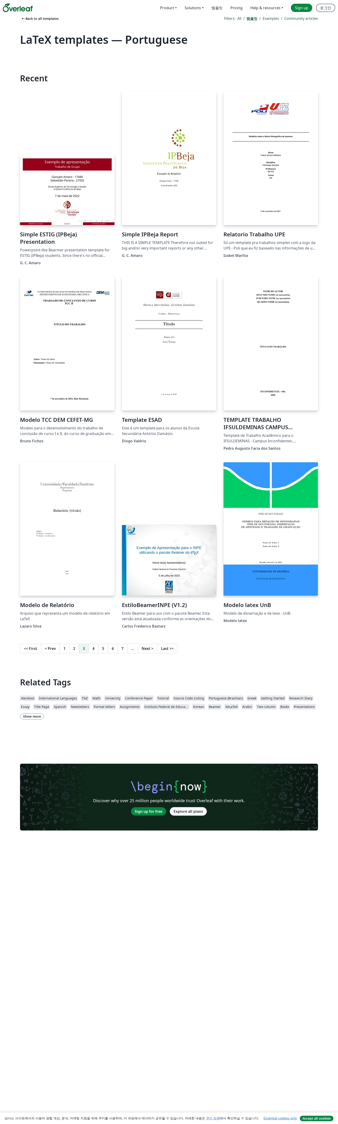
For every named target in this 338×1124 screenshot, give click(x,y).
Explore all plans (188, 811)
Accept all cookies (317, 1118)
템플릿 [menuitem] (217, 7)
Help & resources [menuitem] (265, 7)
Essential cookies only (280, 1118)
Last (167, 648)
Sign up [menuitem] (301, 7)
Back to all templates (40, 18)
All (239, 18)
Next (147, 648)
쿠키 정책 (213, 1118)
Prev (50, 648)
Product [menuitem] (167, 7)
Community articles (301, 18)
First (30, 648)
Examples (271, 18)
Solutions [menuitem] (193, 7)
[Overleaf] (18, 8)
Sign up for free (148, 811)
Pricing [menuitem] (236, 7)
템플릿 (252, 18)
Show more (32, 716)
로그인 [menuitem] (325, 7)
